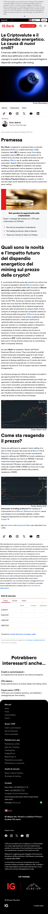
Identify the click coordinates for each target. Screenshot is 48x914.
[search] (40, 26)
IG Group (8, 900)
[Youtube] (31, 113)
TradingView (10, 750)
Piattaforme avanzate (13, 760)
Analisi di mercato (12, 769)
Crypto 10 (5, 519)
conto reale (12, 525)
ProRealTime (10, 753)
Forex (24, 108)
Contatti (8, 783)
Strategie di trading (13, 776)
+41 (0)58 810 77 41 (20, 787)
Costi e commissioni (13, 728)
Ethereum (5, 453)
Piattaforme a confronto (14, 763)
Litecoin (37, 511)
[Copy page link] (3, 113)
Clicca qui (17, 802)
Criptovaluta (14, 108)
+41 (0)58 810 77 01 (17, 790)
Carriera (16, 900)
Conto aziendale (11, 734)
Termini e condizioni (26, 817)
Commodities (10, 715)
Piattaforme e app (12, 740)
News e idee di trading (14, 773)
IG (5, 817)
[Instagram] (17, 113)
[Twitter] (24, 113)
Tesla (34, 152)
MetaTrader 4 (10, 757)
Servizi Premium (11, 731)
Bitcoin (4, 108)
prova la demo (25, 525)
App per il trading (12, 747)
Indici (24, 600)
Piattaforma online (12, 744)
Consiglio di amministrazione (16, 793)
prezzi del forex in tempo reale (23, 634)
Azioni (14, 600)
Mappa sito (12, 817)
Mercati (8, 704)
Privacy (38, 817)
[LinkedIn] (38, 113)
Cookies (8, 819)
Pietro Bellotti (15, 122)
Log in (44, 20)
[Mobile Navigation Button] (45, 26)
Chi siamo (17, 819)
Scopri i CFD (10, 724)
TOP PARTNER (24, 877)
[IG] (8, 26)
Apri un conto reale (28, 26)
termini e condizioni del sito (36, 640)
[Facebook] (10, 113)
